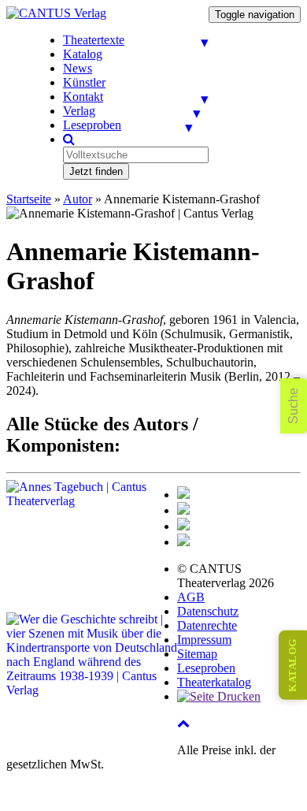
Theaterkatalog (214, 682)
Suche (293, 406)
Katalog (82, 54)
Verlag (79, 110)
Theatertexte (93, 40)
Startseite (28, 199)
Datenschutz (208, 611)
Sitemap (197, 653)
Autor (77, 199)
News (77, 68)
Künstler (84, 82)
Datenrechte (207, 625)
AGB (191, 597)
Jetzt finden (96, 171)
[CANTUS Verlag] (56, 13)
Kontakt (83, 96)
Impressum (204, 639)
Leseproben (92, 125)
